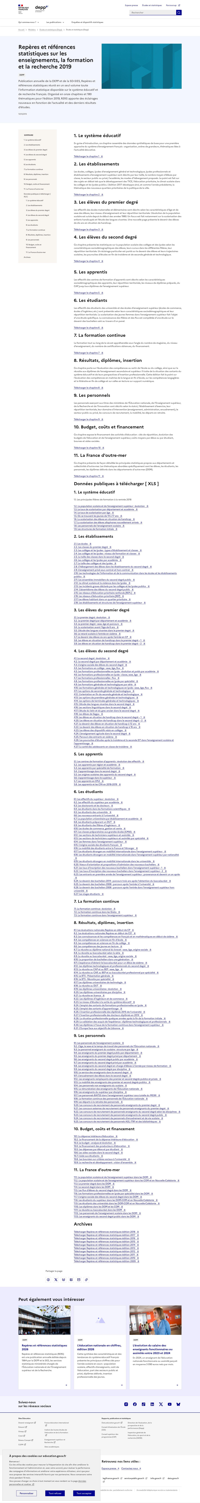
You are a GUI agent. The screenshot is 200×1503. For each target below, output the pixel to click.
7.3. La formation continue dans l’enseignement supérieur (104, 915)
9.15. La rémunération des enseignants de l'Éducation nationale (106, 1088)
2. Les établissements (32, 145)
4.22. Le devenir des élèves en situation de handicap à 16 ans (105, 727)
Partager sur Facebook (48, 1279)
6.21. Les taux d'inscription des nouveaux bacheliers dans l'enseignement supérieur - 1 (118, 867)
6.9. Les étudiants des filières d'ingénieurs (95, 825)
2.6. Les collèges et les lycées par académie (96, 560)
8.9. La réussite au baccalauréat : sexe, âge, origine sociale (104, 956)
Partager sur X (56, 1279)
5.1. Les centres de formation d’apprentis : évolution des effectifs (107, 761)
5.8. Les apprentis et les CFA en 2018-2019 (96, 784)
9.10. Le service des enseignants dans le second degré (101, 1072)
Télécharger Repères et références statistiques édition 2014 (105, 1244)
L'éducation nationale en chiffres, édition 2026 (99, 1347)
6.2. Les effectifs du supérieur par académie (97, 802)
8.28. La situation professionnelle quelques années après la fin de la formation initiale (118, 1018)
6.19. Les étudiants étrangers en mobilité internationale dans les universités (113, 861)
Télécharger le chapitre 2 (87, 194)
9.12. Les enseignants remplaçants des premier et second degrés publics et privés (116, 1079)
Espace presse (131, 5)
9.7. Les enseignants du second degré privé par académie (103, 1062)
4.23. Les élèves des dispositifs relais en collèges (98, 730)
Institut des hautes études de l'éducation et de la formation (56, 1431)
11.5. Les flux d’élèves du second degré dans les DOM (101, 1190)
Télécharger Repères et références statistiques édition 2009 (105, 1261)
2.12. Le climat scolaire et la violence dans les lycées (100, 583)
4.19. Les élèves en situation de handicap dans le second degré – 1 (108, 717)
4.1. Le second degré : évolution (90, 658)
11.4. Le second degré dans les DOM (92, 1187)
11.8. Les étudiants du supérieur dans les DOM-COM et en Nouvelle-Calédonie (114, 1200)
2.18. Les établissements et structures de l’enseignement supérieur (108, 602)
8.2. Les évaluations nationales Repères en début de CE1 (103, 933)
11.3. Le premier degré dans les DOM (92, 1183)
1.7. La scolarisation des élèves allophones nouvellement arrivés (106, 522)
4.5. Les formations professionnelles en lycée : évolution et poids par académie (115, 671)
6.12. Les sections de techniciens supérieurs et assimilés (102, 835)
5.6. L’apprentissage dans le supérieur (93, 777)
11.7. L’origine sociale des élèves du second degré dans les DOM (106, 1196)
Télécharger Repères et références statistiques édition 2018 (105, 1231)
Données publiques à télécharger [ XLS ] (37, 195)
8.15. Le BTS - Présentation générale (92, 975)
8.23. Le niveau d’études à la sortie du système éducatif (103, 1002)
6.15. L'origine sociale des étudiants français (96, 845)
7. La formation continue (33, 169)
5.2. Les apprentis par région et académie (95, 764)
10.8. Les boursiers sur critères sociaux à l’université (100, 1159)
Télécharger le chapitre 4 (87, 261)
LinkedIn (152, 1404)
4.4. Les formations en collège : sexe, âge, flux (97, 668)
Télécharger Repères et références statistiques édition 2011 (104, 1254)
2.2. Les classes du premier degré (91, 547)
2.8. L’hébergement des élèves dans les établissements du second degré (111, 566)
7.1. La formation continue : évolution (93, 908)
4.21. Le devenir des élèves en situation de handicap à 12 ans (105, 723)
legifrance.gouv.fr (111, 1478)
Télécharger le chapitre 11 (87, 476)
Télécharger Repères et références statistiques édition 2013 (105, 1248)
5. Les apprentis (30, 159)
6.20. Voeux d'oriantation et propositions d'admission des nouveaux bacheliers (115, 864)
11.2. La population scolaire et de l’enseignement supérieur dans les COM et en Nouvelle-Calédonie (125, 1180)
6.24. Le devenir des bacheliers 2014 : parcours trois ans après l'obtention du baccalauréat (121, 881)
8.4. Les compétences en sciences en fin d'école (99, 939)
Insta (126, 1404)
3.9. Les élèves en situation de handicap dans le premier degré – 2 (108, 643)
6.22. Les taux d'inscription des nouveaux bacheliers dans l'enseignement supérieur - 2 (119, 871)
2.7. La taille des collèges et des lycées (93, 563)
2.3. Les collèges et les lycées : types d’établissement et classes (106, 550)
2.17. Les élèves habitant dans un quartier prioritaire (101, 599)
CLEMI (20, 1444)
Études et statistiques (152, 5)
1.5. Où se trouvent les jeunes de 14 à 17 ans (96, 516)
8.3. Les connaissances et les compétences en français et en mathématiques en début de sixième (124, 936)
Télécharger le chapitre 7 (87, 352)
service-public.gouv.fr (134, 1478)
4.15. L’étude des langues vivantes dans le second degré (102, 704)
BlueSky (178, 1404)
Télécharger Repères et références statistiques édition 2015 (105, 1241)
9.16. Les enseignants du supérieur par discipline (99, 1092)
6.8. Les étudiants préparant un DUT (93, 822)
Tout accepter (84, 1493)
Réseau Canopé (24, 1440)
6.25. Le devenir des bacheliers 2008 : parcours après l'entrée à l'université (112, 884)
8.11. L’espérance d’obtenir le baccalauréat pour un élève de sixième (109, 962)
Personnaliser (26, 1493)
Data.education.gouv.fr (111, 1423)
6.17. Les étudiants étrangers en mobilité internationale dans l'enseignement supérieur (118, 851)
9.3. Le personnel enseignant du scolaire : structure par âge (104, 1049)
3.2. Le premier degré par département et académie (101, 620)
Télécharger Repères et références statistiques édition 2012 (105, 1251)
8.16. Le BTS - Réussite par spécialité (92, 979)
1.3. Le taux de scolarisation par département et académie (104, 509)
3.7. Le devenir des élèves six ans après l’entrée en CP (101, 637)
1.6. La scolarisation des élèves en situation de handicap (103, 519)
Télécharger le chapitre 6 (87, 327)
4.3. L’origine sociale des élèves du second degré (99, 664)
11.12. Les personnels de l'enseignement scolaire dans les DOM (106, 1213)
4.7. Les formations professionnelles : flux (95, 678)
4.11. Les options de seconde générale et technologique (102, 691)
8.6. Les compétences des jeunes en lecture (96, 946)
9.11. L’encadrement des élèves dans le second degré (101, 1075)
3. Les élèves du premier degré (35, 150)
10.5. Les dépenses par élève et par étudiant (97, 1149)
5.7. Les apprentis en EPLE (87, 781)
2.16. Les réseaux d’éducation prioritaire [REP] (97, 596)
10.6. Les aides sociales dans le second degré (97, 1152)
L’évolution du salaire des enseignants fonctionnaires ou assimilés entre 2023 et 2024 (153, 1349)
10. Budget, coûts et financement (37, 184)
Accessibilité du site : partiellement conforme (115, 1490)
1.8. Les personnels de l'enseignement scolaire (97, 525)
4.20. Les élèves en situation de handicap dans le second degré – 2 (108, 720)
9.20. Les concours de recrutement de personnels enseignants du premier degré (115, 1105)
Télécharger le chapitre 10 (87, 447)
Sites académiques (51, 1447)
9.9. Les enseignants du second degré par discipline (100, 1069)
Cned (20, 1436)
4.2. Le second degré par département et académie (101, 661)
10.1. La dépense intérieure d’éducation (94, 1136)
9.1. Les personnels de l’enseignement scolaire (97, 1043)
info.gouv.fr (155, 1478)
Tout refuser (55, 1493)
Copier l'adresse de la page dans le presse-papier (86, 1279)
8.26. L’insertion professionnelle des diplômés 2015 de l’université (108, 1011)
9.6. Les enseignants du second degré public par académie (104, 1059)
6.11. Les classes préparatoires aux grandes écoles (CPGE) (103, 831)
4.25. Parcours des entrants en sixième (94, 736)
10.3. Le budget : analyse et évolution (93, 1142)
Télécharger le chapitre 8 (87, 387)
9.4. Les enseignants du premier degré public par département (106, 1052)
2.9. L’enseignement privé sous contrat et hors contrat (102, 570)
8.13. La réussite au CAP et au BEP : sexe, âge (96, 969)
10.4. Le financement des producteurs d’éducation (100, 1146)
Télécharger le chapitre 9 (87, 419)
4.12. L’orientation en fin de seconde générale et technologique (106, 694)
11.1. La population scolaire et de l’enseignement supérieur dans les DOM (111, 1177)
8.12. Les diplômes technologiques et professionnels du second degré (110, 966)
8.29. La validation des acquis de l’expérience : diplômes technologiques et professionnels (120, 1021)
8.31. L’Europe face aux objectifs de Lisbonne (97, 1028)
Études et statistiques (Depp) (51, 30)
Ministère (32, 30)
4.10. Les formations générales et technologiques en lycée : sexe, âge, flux (111, 687)
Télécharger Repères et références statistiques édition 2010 (105, 1258)
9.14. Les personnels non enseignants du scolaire (99, 1085)
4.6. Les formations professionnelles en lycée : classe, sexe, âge (106, 674)
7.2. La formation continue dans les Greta (95, 912)
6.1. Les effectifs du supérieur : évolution (95, 799)
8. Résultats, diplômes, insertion (36, 174)
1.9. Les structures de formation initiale (94, 529)
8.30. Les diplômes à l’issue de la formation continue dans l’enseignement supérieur (117, 1025)
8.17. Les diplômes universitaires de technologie (98, 982)
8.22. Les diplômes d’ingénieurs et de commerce (99, 998)
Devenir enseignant (25, 1423)
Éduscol (21, 1427)
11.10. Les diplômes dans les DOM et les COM (97, 1206)
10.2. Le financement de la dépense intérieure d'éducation (104, 1139)
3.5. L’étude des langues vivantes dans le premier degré (102, 630)
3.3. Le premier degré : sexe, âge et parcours (96, 624)
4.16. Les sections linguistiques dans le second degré (101, 707)
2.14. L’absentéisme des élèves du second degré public (102, 589)
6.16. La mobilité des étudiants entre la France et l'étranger (104, 848)
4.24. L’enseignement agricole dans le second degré (100, 733)
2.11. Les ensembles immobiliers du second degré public (103, 579)
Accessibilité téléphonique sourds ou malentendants (157, 1490)
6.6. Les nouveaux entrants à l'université (94, 815)
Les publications (53, 22)
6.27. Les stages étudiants (87, 894)
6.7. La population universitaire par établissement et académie (106, 818)
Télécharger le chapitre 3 (87, 229)
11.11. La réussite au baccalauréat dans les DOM (98, 1210)
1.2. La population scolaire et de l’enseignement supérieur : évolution (109, 506)
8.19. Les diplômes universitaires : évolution (96, 989)
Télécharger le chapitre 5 (87, 292)
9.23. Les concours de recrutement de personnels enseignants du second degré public (119, 1115)
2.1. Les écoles (81, 543)
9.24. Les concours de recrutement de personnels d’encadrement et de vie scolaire (117, 1118)
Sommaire (28, 135)
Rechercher (179, 12)
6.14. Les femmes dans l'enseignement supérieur (99, 841)
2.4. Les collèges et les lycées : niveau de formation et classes (105, 553)
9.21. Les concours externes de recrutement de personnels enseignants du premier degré (120, 1108)
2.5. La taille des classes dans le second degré (97, 556)
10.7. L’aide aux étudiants (87, 1155)
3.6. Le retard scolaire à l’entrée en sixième (96, 633)
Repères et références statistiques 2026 (44, 1347)
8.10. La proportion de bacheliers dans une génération (102, 959)
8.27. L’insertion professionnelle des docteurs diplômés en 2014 (107, 1015)
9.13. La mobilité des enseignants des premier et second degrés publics (110, 1082)
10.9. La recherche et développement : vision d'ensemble (103, 1162)
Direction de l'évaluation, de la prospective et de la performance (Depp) (140, 1425)
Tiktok (143, 1404)
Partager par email (78, 1279)
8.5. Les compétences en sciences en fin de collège (100, 943)
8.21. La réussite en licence (87, 995)
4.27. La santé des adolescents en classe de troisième (101, 746)
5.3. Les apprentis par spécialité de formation (97, 768)
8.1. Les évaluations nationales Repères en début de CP (102, 930)
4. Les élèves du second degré (35, 154)
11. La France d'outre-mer (34, 189)
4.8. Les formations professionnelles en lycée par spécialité (104, 681)
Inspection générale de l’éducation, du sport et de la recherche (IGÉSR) (139, 1435)
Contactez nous (129, 1468)
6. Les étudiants (30, 164)
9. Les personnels (30, 179)
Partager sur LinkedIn (71, 1279)
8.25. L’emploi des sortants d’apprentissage (96, 1008)
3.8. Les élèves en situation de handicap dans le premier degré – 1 (108, 640)
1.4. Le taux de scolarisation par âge (92, 512)
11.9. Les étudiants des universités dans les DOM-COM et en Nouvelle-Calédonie (115, 1203)
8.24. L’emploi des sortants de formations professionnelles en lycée (109, 1005)
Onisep (21, 1431)
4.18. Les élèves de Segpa (87, 714)
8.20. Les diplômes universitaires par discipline (98, 992)
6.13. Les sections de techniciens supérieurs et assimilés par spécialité (109, 838)
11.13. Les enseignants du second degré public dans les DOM (105, 1216)
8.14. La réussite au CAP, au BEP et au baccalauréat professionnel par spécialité (115, 972)
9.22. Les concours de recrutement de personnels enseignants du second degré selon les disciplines (125, 1111)
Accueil (21, 30)
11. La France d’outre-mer (36, 252)
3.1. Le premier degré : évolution (90, 617)
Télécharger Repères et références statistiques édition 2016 (105, 1238)
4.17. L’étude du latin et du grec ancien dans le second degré (105, 710)
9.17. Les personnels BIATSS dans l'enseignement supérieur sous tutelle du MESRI (115, 1095)
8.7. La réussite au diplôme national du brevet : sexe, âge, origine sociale (111, 949)
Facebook (135, 1404)
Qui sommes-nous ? (27, 22)
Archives (27, 257)
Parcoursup (171, 5)
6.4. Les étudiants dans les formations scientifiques (100, 808)
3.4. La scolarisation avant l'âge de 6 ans (95, 627)
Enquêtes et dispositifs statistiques (87, 22)
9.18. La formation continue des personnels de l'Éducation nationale (109, 1098)
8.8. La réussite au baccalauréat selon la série (97, 953)
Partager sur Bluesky (63, 1279)
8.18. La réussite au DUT (86, 985)
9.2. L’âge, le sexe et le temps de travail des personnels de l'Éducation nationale (115, 1046)
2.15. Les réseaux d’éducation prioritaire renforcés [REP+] (103, 592)
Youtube (169, 1404)
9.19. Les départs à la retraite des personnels (97, 1101)
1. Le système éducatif (32, 140)
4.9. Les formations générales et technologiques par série (103, 684)
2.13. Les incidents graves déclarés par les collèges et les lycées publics (110, 586)
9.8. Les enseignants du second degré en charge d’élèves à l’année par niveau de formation (121, 1065)
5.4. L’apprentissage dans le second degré (95, 771)
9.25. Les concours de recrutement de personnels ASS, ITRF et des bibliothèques (116, 1121)
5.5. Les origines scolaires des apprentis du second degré (103, 774)
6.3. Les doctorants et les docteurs (92, 805)
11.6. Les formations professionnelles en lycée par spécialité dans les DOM (112, 1193)
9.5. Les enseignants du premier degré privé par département (106, 1056)
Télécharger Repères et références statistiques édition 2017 (105, 1235)
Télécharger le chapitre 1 (87, 156)
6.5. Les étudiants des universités (91, 812)
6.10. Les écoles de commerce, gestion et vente (98, 828)
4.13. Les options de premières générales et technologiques (104, 697)
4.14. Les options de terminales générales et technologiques (105, 700)
